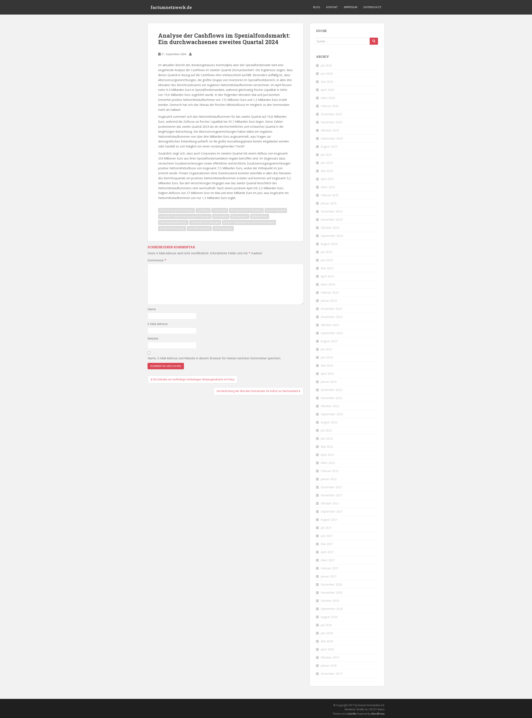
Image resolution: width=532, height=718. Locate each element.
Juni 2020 (327, 633)
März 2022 (328, 463)
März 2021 (328, 560)
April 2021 (327, 552)
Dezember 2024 (331, 211)
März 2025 (328, 187)
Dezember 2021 (331, 487)
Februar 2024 (330, 292)
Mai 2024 (327, 268)
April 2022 (327, 455)
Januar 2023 (329, 382)
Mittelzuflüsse (260, 216)
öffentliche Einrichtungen (205, 222)
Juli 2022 (326, 430)
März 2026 (328, 98)
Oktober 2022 (330, 406)
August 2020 (329, 617)
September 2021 (332, 511)
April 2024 (327, 276)
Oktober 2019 (330, 657)
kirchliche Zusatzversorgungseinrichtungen (185, 216)
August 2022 (329, 422)
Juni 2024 (327, 260)
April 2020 (327, 649)
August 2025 (329, 146)
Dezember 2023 (331, 309)
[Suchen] (374, 41)
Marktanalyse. (240, 216)
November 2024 (331, 219)
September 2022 (332, 414)
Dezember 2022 (331, 390)
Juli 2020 (326, 625)
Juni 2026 (327, 73)
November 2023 (331, 317)
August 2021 (329, 520)
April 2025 (327, 179)
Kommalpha (221, 216)
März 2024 (328, 284)
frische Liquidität (276, 210)
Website (153, 338)
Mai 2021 (327, 544)
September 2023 (332, 333)
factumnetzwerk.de (171, 7)
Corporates (220, 210)
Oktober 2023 (330, 325)
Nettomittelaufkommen (173, 222)
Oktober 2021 (330, 503)
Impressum (350, 7)
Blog (316, 7)
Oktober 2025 (330, 130)
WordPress (377, 714)
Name (152, 309)
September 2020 (332, 609)
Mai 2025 (327, 171)
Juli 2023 (326, 349)
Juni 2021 (327, 536)
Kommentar (157, 260)
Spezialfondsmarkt (199, 228)
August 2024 (329, 244)
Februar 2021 (330, 568)
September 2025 (332, 138)
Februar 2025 (330, 195)
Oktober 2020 (330, 601)
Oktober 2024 (330, 228)
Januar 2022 (329, 479)
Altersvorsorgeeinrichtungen (176, 210)
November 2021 (331, 495)
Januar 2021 (329, 576)
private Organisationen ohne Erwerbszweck (249, 222)
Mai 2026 (327, 82)
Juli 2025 (326, 155)
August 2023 (329, 341)
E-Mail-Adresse (158, 324)
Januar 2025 (329, 203)
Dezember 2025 (331, 114)
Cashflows (203, 210)
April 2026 (327, 90)
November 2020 (331, 592)
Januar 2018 (329, 665)
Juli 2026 (326, 65)
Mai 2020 (327, 641)
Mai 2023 (327, 365)
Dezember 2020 (331, 584)
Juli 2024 (326, 252)
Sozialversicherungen (172, 228)
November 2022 (331, 398)
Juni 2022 (327, 438)
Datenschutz (372, 7)
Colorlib (351, 714)
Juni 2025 (327, 163)
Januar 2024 (329, 301)
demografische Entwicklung (246, 210)
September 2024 (332, 236)
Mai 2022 (327, 447)
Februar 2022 (330, 471)
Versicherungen (223, 228)
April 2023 (327, 374)
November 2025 (331, 122)
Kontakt (332, 7)
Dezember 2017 (331, 674)
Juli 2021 (326, 528)
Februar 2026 (330, 106)
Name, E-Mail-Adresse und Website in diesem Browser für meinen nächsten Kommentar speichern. (214, 358)
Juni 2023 (327, 357)
